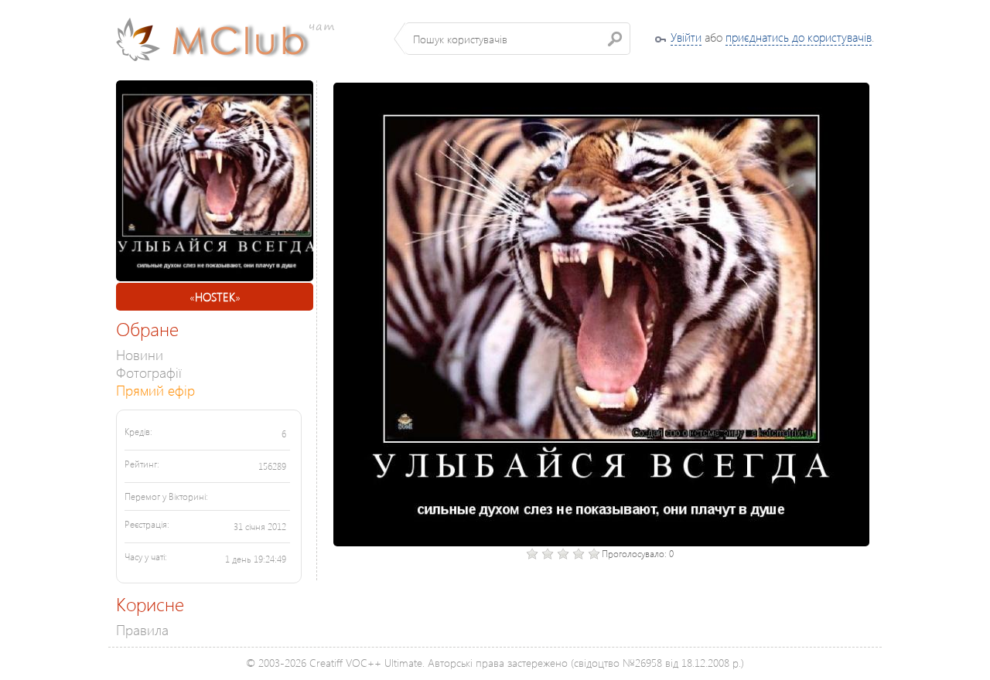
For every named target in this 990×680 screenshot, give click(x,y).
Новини (139, 354)
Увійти (686, 37)
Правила (142, 629)
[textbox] (517, 38)
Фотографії (149, 372)
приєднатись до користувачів (798, 37)
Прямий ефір (155, 390)
